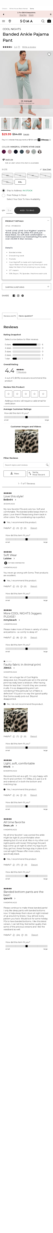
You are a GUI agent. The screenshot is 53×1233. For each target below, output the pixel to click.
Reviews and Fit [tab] (10, 316)
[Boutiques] (9, 21)
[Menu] (3, 21)
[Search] (43, 21)
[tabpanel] (26, 638)
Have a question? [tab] (26, 316)
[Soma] (26, 21)
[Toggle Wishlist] (49, 54)
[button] (49, 20)
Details (26, 134)
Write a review (29, 47)
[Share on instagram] (18, 296)
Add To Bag (27, 210)
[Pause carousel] (50, 14)
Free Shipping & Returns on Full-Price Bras (26, 12)
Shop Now (23, 15)
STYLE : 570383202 (13, 226)
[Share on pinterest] (22, 296)
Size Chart (47, 169)
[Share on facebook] (14, 296)
